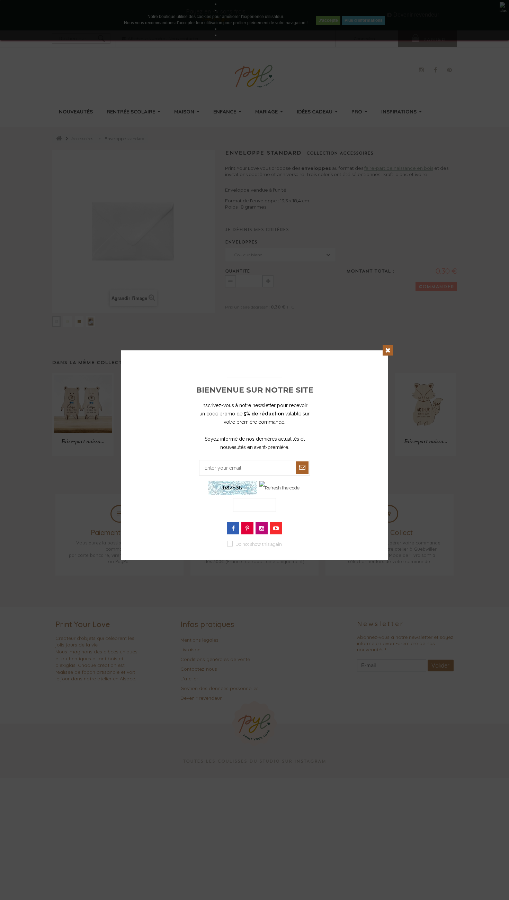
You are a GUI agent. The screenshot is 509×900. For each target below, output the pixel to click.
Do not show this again (258, 544)
